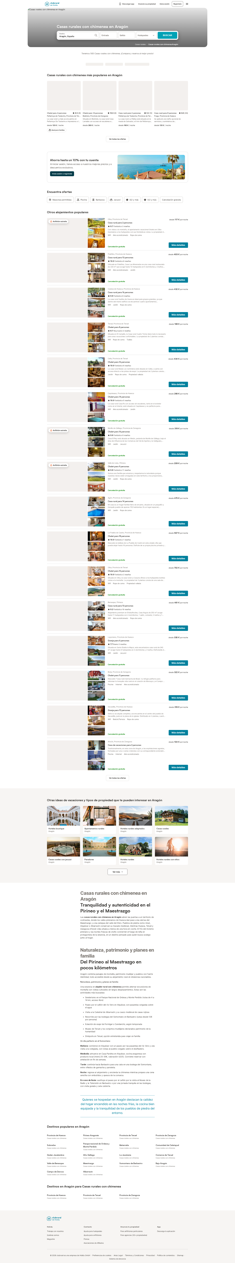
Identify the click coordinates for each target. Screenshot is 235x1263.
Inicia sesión (164, 4)
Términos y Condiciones (134, 1255)
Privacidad (150, 1255)
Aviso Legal (118, 1255)
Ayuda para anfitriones (92, 1235)
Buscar (167, 35)
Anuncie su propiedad (147, 4)
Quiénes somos (53, 1235)
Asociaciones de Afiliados (94, 1243)
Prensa (86, 1239)
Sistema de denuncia (117, 1259)
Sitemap (180, 1255)
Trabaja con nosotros (55, 1231)
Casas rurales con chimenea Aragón (163, 44)
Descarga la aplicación (166, 1231)
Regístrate (177, 4)
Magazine (51, 1239)
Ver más (116, 872)
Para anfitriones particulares (131, 1231)
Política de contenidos (166, 1255)
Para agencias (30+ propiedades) (133, 1235)
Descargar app (128, 4)
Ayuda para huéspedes (93, 1231)
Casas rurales (140, 44)
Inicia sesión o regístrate (62, 174)
